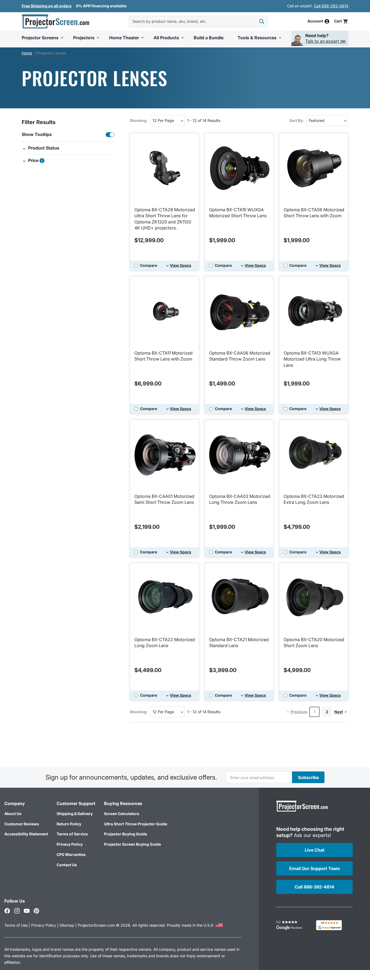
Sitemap (67, 925)
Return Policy (69, 824)
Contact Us (67, 864)
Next (338, 711)
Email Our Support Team (314, 868)
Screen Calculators (121, 813)
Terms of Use (16, 925)
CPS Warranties (71, 854)
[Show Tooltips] (110, 134)
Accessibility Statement (26, 834)
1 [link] (314, 711)
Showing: (139, 120)
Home (27, 53)
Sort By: (296, 120)
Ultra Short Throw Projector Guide (135, 824)
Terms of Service (72, 834)
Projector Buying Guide (125, 834)
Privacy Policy (70, 844)
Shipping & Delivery (75, 813)
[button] (341, 21)
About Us (12, 813)
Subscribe (308, 777)
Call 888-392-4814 (331, 6)
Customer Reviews (21, 824)
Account (315, 21)
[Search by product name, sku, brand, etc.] (261, 21)
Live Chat (314, 850)
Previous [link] (299, 711)
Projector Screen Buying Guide (132, 844)
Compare (148, 265)
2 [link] (327, 711)
